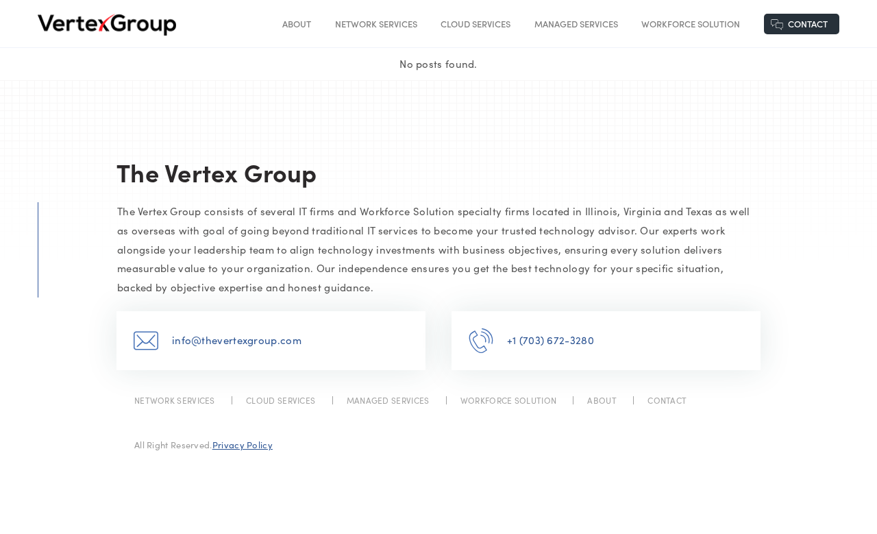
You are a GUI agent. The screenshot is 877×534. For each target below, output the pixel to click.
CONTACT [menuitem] (667, 400)
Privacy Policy (242, 445)
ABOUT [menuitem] (602, 400)
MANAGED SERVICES (576, 23)
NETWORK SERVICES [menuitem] (174, 400)
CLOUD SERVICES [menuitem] (280, 400)
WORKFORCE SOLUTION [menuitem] (508, 400)
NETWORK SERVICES (376, 23)
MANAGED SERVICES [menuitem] (388, 400)
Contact (808, 23)
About (296, 23)
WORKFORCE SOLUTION (690, 23)
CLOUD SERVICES (475, 23)
